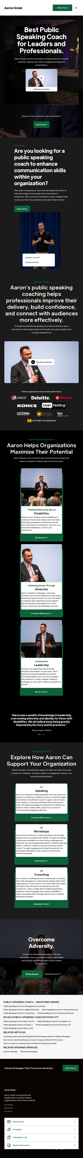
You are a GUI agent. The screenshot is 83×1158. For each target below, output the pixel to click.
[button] (76, 7)
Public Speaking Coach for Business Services (55, 1013)
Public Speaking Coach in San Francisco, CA (53, 1025)
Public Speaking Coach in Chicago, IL (18, 1025)
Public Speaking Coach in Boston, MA (18, 1028)
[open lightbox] (41, 77)
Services (8, 1111)
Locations (8, 1105)
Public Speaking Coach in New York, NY (19, 1021)
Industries (8, 1108)
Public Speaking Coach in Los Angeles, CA (54, 1021)
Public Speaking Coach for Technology (19, 1013)
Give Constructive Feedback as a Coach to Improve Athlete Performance (33, 1040)
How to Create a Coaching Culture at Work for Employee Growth (29, 1043)
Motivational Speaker (29, 1051)
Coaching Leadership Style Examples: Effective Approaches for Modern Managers (36, 1036)
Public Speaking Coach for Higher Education (21, 1010)
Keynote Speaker (10, 1051)
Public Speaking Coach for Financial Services (60, 1010)
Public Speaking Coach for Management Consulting (24, 1006)
